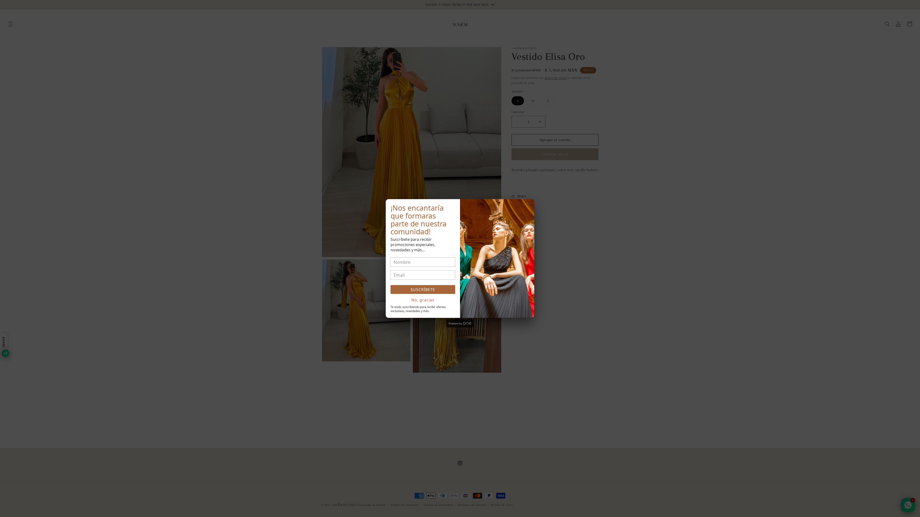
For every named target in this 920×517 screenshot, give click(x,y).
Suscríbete (423, 289)
